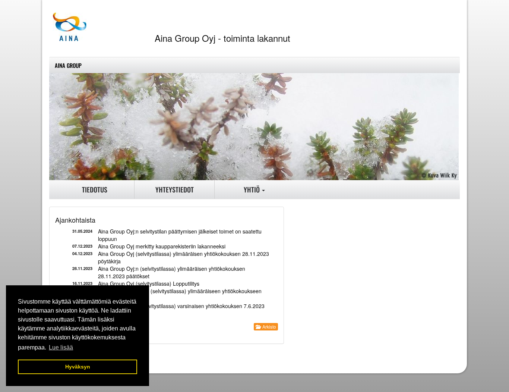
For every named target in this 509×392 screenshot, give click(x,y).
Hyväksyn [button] (77, 367)
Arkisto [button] (268, 326)
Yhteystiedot (174, 189)
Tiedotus (94, 189)
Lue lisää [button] (61, 347)
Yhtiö (252, 189)
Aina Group (68, 65)
